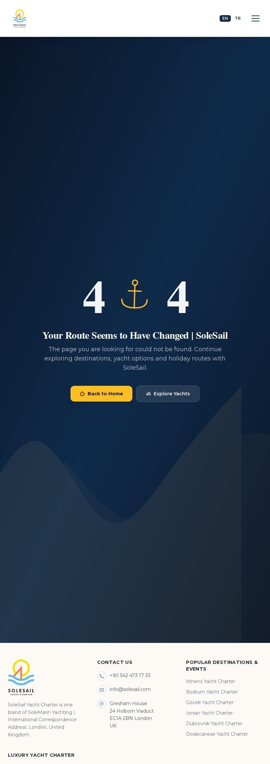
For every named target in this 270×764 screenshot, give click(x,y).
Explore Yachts (172, 394)
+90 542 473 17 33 (130, 675)
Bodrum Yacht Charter (212, 692)
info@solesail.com (130, 689)
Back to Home (105, 394)
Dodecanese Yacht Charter (217, 734)
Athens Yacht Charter (210, 681)
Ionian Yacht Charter (209, 713)
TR (238, 18)
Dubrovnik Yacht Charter (214, 723)
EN (225, 18)
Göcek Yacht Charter (209, 702)
